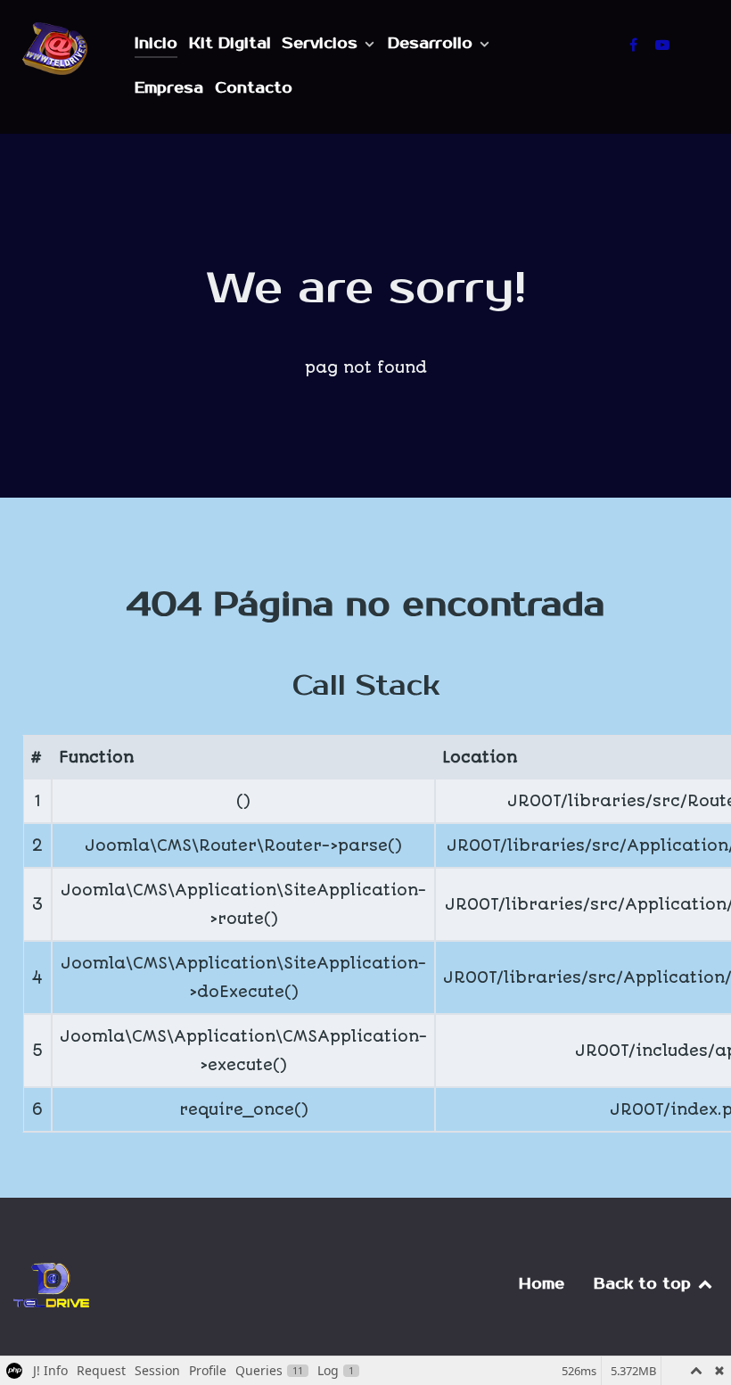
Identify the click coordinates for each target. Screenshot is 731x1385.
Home (541, 1284)
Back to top (645, 1284)
